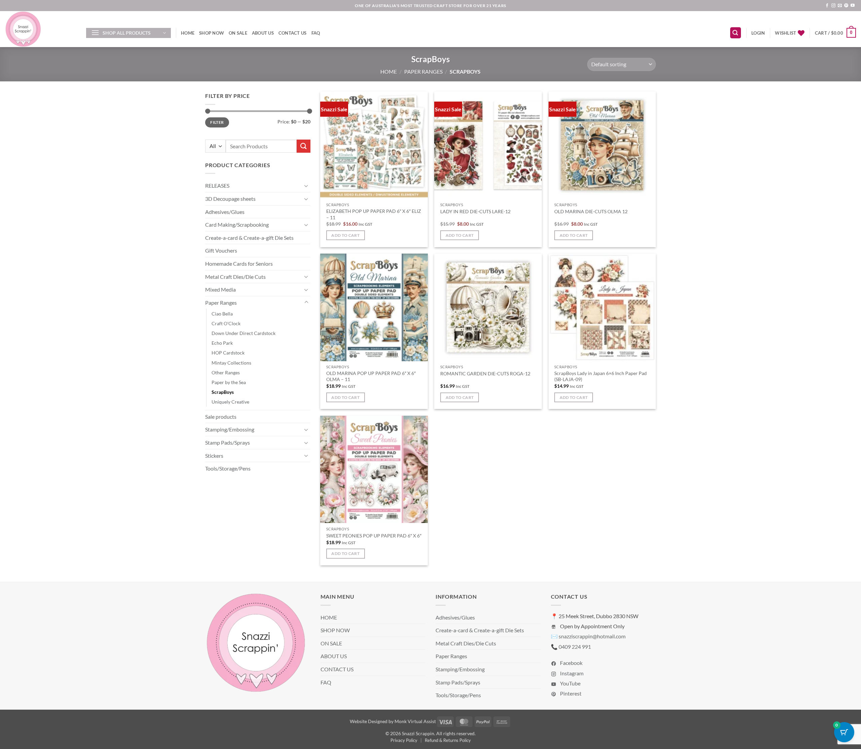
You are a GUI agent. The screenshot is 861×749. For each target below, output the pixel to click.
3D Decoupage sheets (230, 198)
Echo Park (222, 343)
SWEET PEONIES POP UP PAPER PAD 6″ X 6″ (373, 535)
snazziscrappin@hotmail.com (592, 636)
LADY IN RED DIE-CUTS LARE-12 (475, 211)
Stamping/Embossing (229, 429)
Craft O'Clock (226, 323)
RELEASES (217, 185)
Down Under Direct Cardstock (243, 333)
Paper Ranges (423, 71)
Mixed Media (220, 289)
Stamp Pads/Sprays (227, 442)
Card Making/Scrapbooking (237, 224)
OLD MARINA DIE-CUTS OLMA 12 (591, 211)
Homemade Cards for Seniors (239, 263)
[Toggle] (306, 186)
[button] (128, 33)
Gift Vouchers (221, 250)
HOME (187, 33)
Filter (217, 122)
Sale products (220, 416)
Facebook (571, 663)
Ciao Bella (222, 313)
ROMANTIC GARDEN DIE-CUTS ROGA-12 (485, 373)
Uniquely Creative (230, 402)
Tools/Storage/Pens (228, 468)
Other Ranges (226, 372)
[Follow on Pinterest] (846, 5)
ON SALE (238, 33)
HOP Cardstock (228, 352)
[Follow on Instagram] (833, 5)
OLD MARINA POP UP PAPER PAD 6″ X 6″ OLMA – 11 (371, 376)
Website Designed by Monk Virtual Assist (393, 721)
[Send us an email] (840, 5)
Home (388, 71)
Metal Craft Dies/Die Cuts (235, 276)
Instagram (571, 673)
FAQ (315, 33)
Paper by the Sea (229, 382)
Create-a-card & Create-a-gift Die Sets (249, 237)
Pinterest (570, 693)
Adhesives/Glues (225, 212)
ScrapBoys (223, 392)
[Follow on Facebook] (827, 5)
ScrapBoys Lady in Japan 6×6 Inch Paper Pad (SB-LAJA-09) (600, 376)
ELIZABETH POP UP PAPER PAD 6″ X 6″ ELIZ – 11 (373, 214)
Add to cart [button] (345, 235)
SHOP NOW (211, 33)
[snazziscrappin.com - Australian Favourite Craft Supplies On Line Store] (40, 29)
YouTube (570, 683)
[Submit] (303, 146)
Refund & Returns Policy (448, 740)
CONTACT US (292, 33)
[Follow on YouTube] (853, 5)
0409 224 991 (575, 646)
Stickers (214, 455)
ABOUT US (263, 33)
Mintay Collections (231, 363)
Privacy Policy (403, 740)
